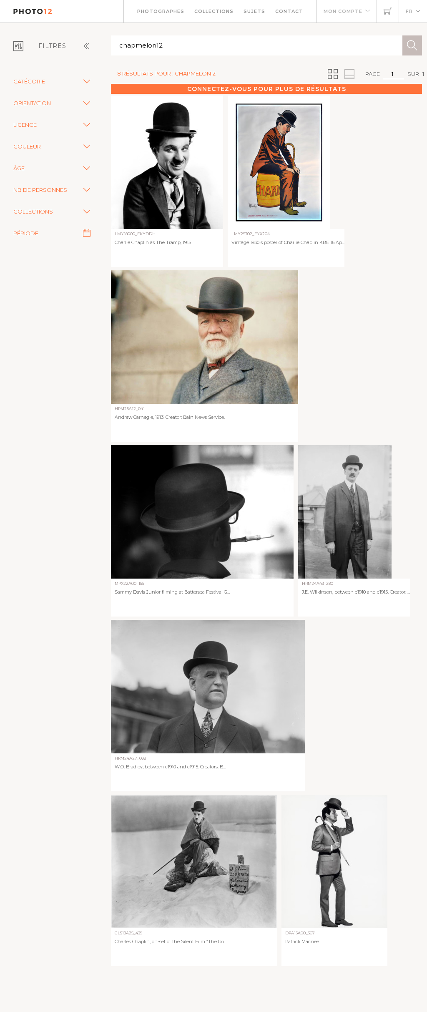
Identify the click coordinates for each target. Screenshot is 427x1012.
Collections (214, 11)
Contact (289, 11)
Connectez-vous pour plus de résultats (266, 89)
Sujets (254, 11)
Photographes (160, 11)
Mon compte (343, 11)
